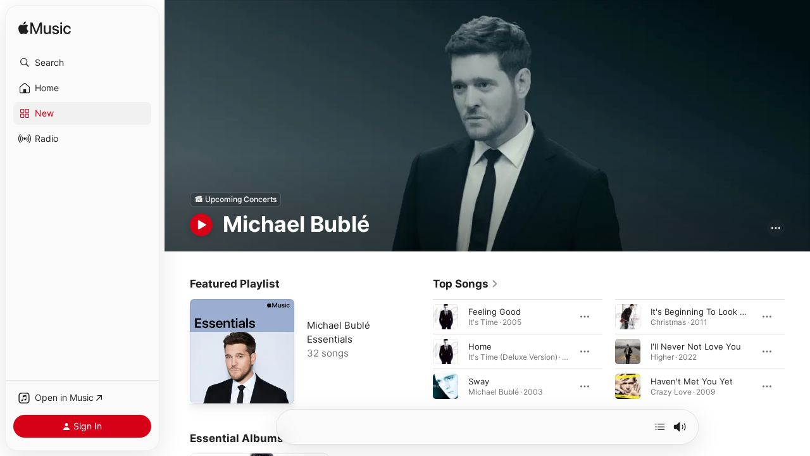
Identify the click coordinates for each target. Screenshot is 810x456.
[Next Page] (797, 350)
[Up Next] (660, 427)
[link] (466, 284)
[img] (44, 29)
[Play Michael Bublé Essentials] (205, 387)
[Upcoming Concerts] (235, 199)
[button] (82, 62)
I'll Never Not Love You (696, 346)
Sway (478, 381)
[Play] (201, 224)
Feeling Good (494, 311)
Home (480, 346)
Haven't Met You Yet (692, 381)
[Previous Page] (420, 350)
